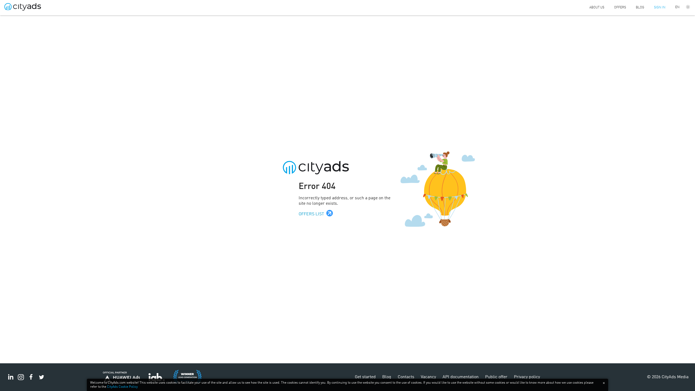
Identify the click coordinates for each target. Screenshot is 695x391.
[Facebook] (31, 380)
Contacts (406, 377)
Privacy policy (527, 377)
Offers (620, 7)
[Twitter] (41, 380)
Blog (640, 7)
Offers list (311, 214)
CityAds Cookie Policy (122, 387)
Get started (365, 377)
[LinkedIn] (11, 380)
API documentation (461, 377)
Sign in (659, 7)
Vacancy (428, 377)
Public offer (496, 377)
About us (596, 7)
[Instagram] (21, 380)
